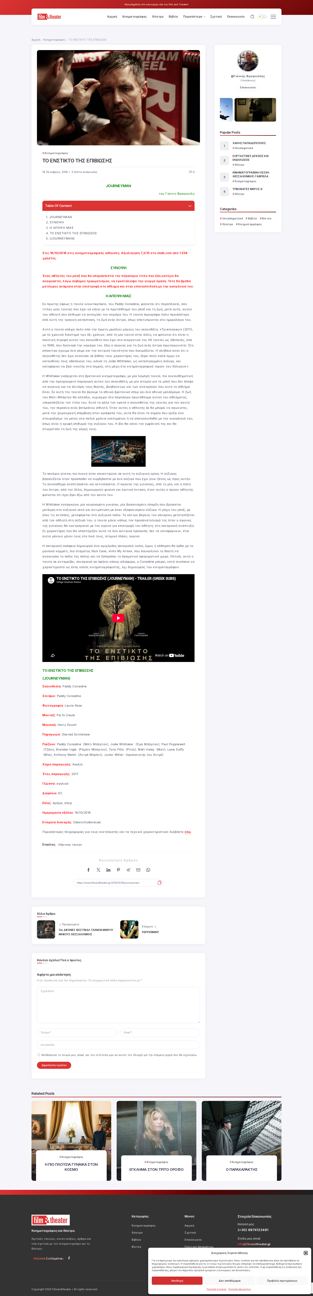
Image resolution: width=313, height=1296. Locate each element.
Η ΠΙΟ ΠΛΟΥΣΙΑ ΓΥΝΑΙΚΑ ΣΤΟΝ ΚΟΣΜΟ (71, 1167)
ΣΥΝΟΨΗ (57, 222)
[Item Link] (156, 1141)
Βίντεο (266, 218)
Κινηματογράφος (54, 39)
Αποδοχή (177, 1280)
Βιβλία (252, 218)
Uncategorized (232, 218)
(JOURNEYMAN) (62, 238)
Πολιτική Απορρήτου (239, 1289)
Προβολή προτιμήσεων (282, 1280)
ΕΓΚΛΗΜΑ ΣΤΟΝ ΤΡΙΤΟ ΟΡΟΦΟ (156, 1169)
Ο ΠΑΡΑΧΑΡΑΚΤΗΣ (241, 1169)
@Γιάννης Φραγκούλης (248, 76)
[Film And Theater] (50, 16)
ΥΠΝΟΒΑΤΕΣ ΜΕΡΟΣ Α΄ (248, 189)
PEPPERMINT (150, 932)
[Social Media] (69, 1258)
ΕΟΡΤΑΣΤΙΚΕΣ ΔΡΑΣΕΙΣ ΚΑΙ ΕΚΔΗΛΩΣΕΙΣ (251, 158)
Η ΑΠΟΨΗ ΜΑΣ (62, 228)
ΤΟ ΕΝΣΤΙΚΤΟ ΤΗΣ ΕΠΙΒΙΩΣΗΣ (73, 233)
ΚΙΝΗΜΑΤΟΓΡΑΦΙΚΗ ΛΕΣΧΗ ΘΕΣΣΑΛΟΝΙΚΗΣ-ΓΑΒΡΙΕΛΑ (251, 174)
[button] (306, 1253)
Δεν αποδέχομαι (230, 1280)
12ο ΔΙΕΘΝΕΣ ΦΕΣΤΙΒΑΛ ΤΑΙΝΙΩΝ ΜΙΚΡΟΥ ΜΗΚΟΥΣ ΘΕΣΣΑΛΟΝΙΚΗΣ (86, 932)
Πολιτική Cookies (217, 1289)
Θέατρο (227, 224)
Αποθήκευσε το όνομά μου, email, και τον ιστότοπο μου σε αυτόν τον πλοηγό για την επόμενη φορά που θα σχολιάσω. (119, 1055)
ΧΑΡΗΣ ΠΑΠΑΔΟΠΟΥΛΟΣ (249, 143)
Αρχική (36, 39)
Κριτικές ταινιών (71, 844)
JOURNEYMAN (60, 217)
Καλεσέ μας (246, 1224)
